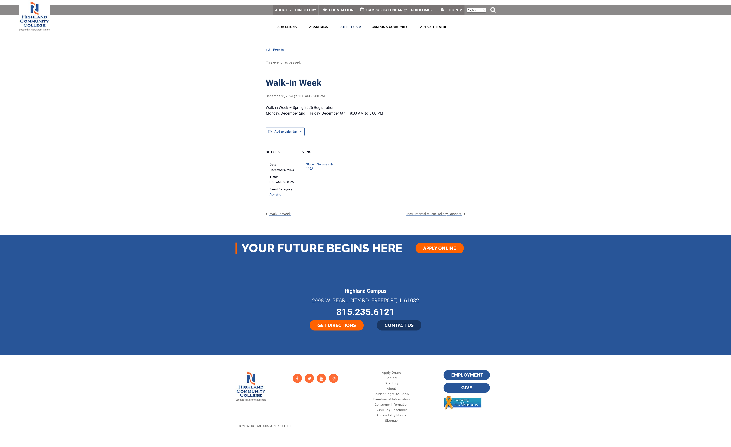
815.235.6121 (365, 312)
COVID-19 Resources (392, 410)
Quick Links (421, 10)
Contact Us (399, 325)
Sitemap (391, 420)
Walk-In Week (280, 214)
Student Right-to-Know (391, 394)
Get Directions (336, 325)
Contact (391, 378)
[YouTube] (321, 378)
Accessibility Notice (391, 415)
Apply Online (439, 248)
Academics (318, 27)
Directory (305, 10)
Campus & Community (390, 27)
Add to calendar (286, 131)
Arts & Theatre (433, 27)
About (281, 10)
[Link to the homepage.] (34, 15)
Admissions (287, 27)
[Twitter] (309, 378)
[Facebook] (297, 378)
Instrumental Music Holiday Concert (434, 214)
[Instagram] (333, 378)
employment (467, 375)
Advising (275, 194)
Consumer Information (392, 404)
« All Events (275, 50)
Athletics (349, 27)
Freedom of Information (391, 399)
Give (466, 387)
